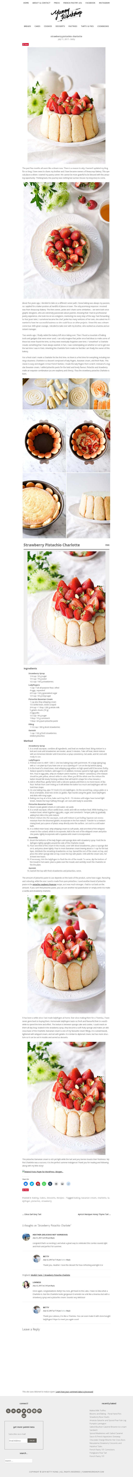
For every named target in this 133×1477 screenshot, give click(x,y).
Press (57, 3)
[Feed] (8, 1411)
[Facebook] (29, 1411)
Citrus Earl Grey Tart (31, 1214)
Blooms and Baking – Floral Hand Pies (105, 1414)
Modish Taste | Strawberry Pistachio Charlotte (50, 1275)
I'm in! (32, 1440)
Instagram (104, 3)
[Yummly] (24, 1415)
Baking (35, 1198)
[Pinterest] (34, 1411)
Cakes (37, 26)
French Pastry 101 (72, 3)
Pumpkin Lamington (98, 1423)
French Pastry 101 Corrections (102, 1449)
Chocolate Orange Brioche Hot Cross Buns (107, 1440)
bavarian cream (89, 1198)
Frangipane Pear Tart (98, 1453)
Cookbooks (103, 26)
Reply (53, 1238)
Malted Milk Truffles (98, 1410)
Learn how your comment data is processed (74, 1391)
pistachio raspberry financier (44, 884)
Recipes (60, 1198)
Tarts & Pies (87, 26)
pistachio (35, 1201)
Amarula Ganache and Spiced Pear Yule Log (108, 1420)
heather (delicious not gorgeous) (50, 1234)
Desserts (60, 26)
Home (26, 3)
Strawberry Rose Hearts (99, 1417)
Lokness (37, 1282)
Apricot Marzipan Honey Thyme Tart (94, 1214)
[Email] (13, 1411)
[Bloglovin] (18, 1411)
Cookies (48, 26)
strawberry (46, 1201)
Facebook (90, 3)
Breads (27, 26)
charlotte (102, 1198)
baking (77, 1198)
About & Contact (41, 3)
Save (26, 44)
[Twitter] (24, 1411)
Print (107, 545)
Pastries (73, 26)
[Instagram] (39, 1411)
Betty (72, 39)
